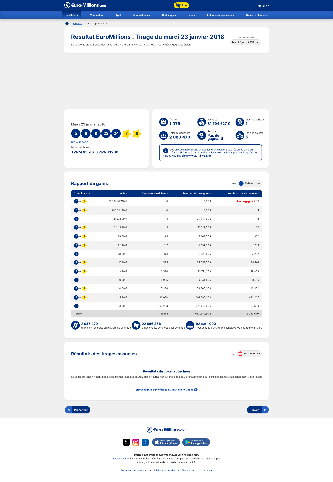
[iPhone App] (166, 443)
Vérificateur (97, 15)
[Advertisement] (166, 81)
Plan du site (188, 470)
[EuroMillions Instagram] (135, 443)
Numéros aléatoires (257, 15)
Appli (118, 15)
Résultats (70, 15)
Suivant (254, 410)
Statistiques (169, 15)
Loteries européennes (219, 15)
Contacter (206, 470)
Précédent (81, 410)
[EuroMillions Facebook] (145, 443)
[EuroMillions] (85, 7)
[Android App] (196, 443)
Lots (190, 15)
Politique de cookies (164, 470)
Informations (140, 15)
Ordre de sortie (79, 142)
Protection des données (134, 470)
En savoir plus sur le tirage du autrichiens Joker (164, 389)
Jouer (184, 5)
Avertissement (121, 458)
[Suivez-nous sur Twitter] (126, 443)
